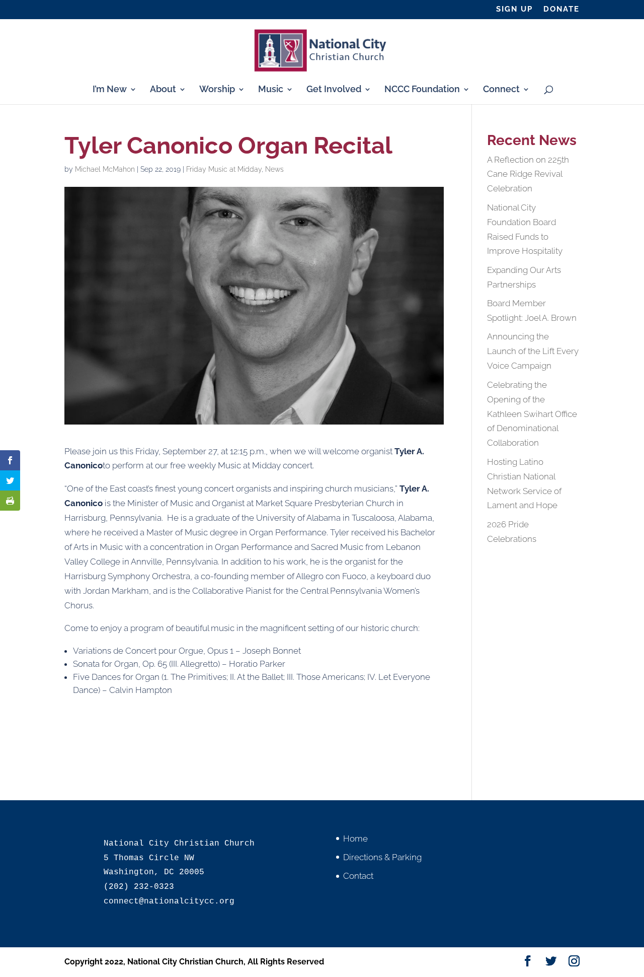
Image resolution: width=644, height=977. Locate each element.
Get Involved (333, 90)
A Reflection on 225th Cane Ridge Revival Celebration (528, 174)
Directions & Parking (382, 857)
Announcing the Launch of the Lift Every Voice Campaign (533, 351)
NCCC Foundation (422, 90)
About (163, 90)
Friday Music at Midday (224, 169)
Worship (217, 90)
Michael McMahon (105, 169)
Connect (501, 90)
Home (355, 838)
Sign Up (514, 10)
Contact (358, 876)
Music (270, 90)
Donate (561, 10)
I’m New (110, 90)
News (274, 169)
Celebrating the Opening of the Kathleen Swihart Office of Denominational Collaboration (532, 414)
